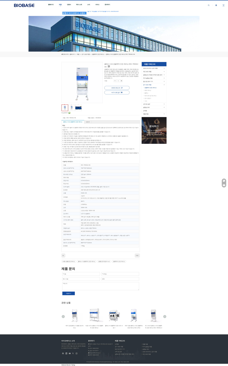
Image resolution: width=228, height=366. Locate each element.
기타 (146, 101)
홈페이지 (51, 4)
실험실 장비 (146, 107)
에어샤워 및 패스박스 (150, 95)
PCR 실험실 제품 (147, 78)
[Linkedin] (66, 353)
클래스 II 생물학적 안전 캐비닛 (86, 261)
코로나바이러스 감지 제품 (150, 68)
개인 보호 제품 (147, 71)
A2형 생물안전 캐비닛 (69, 261)
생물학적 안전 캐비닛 (119, 261)
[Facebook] (63, 353)
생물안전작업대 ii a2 (104, 261)
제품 (60, 4)
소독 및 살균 (146, 104)
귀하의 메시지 (115, 88)
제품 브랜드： (92, 118)
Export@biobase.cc (95, 353)
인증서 (69, 4)
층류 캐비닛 (148, 90)
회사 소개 (79, 4)
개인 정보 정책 (125, 362)
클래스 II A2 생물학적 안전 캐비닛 (72, 122)
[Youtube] (69, 353)
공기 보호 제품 (147, 85)
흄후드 (146, 93)
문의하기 (107, 4)
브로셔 (88, 122)
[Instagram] (76, 353)
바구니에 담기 (116, 92)
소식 (88, 4)
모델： (65, 118)
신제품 (145, 110)
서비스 (97, 4)
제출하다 (68, 293)
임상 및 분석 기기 (148, 81)
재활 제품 (145, 114)
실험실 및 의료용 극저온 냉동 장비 (152, 75)
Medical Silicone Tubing (68, 365)
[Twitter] (73, 353)
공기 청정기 (148, 98)
